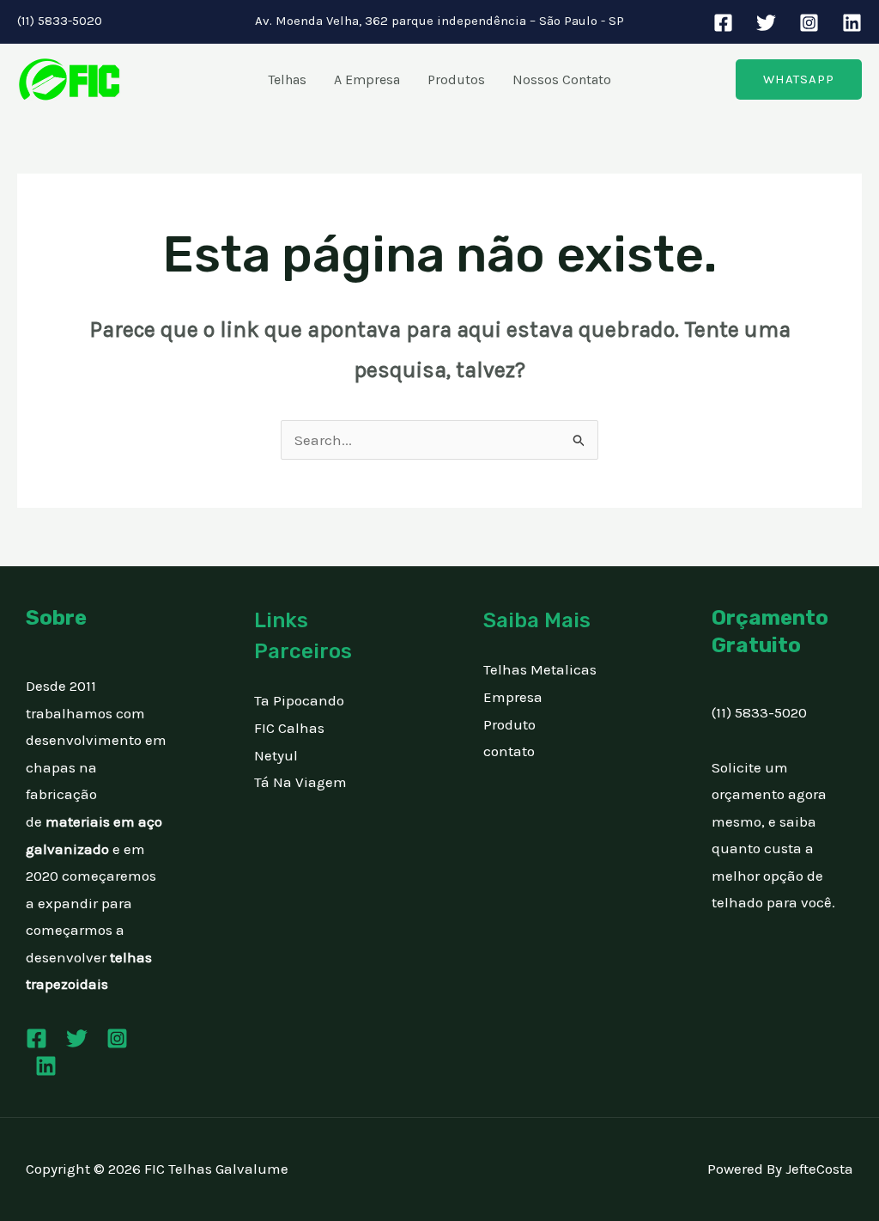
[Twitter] (766, 23)
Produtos (456, 79)
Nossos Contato (561, 79)
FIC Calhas (289, 727)
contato (509, 751)
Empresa (513, 696)
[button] (799, 79)
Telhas (287, 79)
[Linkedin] (852, 23)
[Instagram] (809, 23)
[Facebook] (723, 23)
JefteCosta (819, 1168)
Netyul (276, 755)
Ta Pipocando (299, 700)
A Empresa (367, 79)
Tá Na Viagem (300, 782)
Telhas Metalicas (540, 669)
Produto (509, 724)
